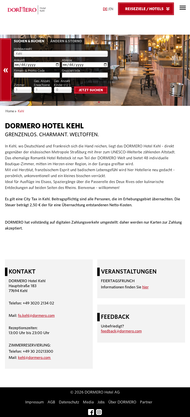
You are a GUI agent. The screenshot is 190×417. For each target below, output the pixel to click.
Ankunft (19, 60)
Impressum (34, 402)
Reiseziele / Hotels (148, 9)
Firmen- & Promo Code (29, 70)
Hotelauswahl (23, 49)
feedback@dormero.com (121, 331)
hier (145, 287)
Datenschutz (69, 402)
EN (111, 9)
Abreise (67, 60)
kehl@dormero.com (34, 358)
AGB (51, 402)
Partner (146, 402)
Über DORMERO (122, 402)
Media (88, 402)
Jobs (101, 402)
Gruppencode (71, 70)
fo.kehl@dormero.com (36, 316)
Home (9, 111)
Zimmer (19, 85)
